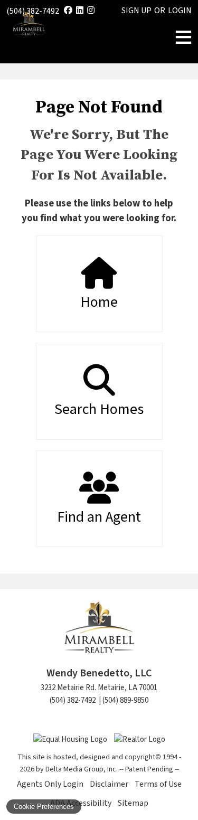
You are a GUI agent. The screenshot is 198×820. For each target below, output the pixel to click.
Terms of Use (158, 784)
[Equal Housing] (71, 739)
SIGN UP (136, 10)
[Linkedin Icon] (79, 10)
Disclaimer (109, 784)
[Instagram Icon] (91, 10)
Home (99, 302)
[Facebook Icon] (68, 10)
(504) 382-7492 (32, 11)
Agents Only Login (50, 784)
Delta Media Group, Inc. (81, 769)
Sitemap (133, 803)
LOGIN (180, 10)
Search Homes (99, 409)
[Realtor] (139, 739)
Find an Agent (99, 516)
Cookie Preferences (44, 806)
